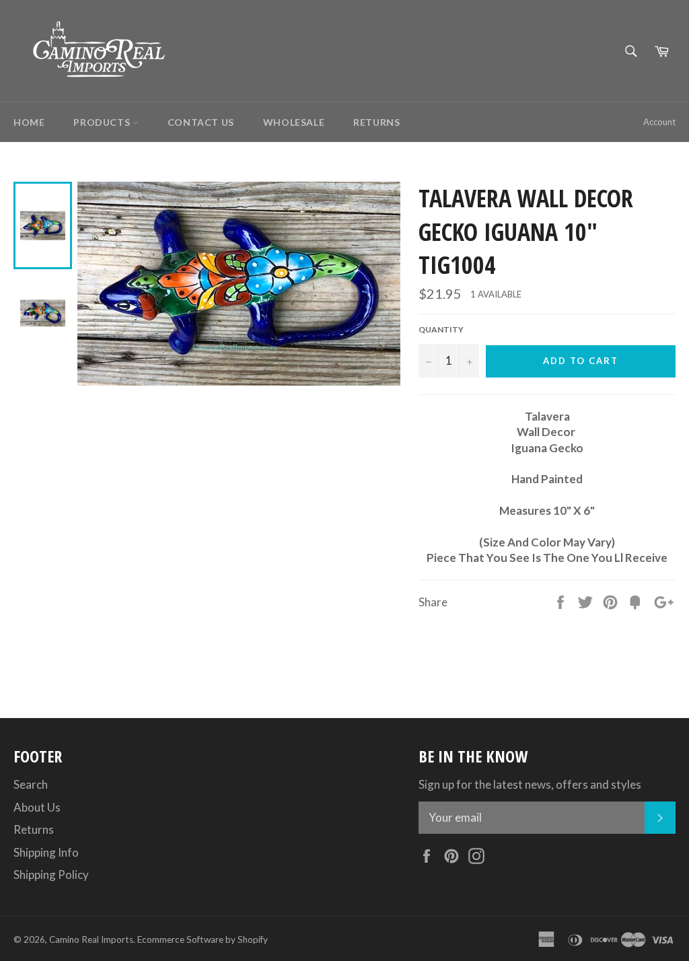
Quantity (441, 329)
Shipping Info (46, 852)
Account (659, 121)
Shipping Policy (51, 874)
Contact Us (201, 122)
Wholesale (293, 122)
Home (28, 122)
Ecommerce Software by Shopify (202, 939)
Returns (376, 122)
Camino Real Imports (91, 939)
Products (102, 122)
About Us (37, 807)
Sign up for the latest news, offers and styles (530, 784)
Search (30, 784)
